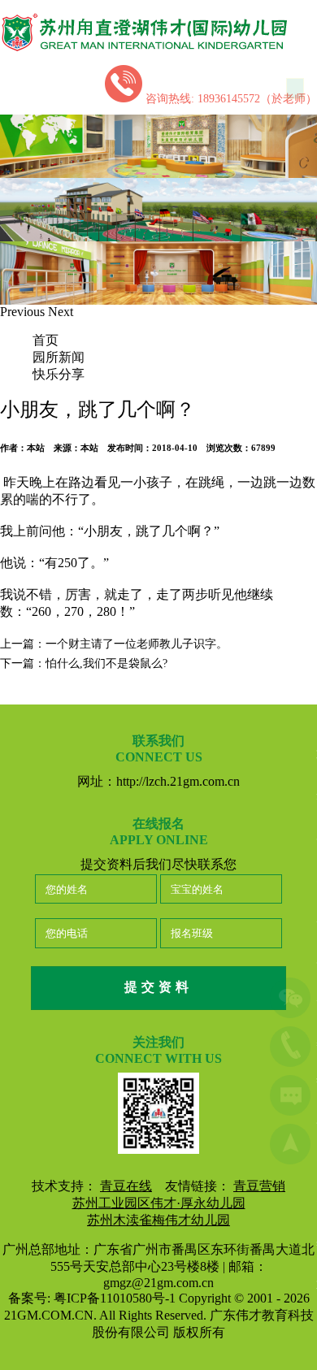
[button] (24, 312)
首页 (46, 340)
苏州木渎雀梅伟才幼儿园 (158, 1220)
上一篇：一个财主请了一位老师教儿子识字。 (114, 644)
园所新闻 (59, 357)
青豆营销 (259, 1186)
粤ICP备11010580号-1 (116, 1298)
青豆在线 (126, 1186)
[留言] (290, 1097)
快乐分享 (59, 374)
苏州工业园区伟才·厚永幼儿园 (158, 1203)
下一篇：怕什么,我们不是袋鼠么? (83, 663)
